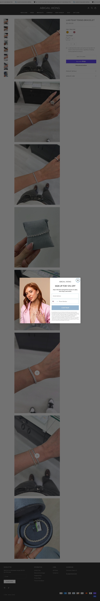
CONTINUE (65, 308)
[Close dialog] (78, 280)
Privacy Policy (66, 317)
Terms (71, 317)
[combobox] (55, 301)
